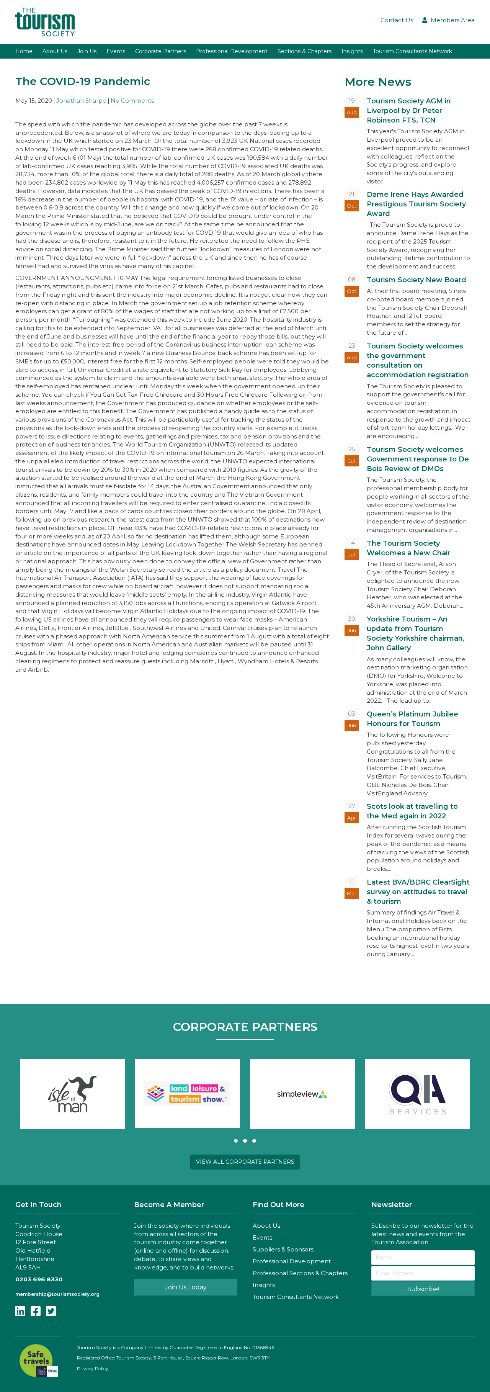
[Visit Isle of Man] (72, 1094)
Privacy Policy (92, 1368)
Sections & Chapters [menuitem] (305, 51)
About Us (266, 1225)
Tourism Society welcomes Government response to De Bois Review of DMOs (418, 459)
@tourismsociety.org (73, 1294)
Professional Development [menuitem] (232, 51)
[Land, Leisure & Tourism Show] (187, 1093)
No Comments (132, 100)
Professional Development (292, 1261)
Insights (264, 1285)
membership (31, 1294)
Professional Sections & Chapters (300, 1273)
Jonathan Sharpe (81, 100)
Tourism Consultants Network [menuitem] (412, 51)
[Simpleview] (302, 1094)
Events (262, 1237)
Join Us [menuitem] (86, 51)
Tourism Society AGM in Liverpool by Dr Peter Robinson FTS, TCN (409, 110)
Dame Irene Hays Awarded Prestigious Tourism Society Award (416, 204)
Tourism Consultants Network (296, 1296)
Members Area (453, 20)
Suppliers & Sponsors (283, 1249)
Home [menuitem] (24, 51)
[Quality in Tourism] (417, 1094)
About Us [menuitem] (54, 51)
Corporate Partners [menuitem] (160, 51)
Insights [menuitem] (352, 51)
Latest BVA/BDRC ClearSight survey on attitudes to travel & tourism (418, 892)
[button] (235, 1141)
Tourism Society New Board (416, 280)
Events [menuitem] (115, 51)
